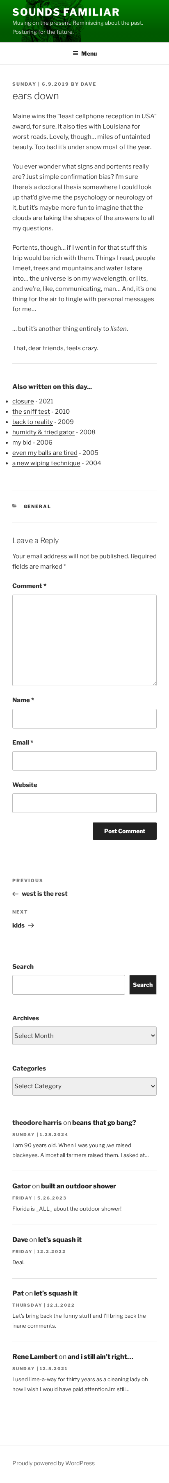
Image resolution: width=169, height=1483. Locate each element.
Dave (88, 84)
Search (23, 966)
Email (22, 742)
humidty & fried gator (43, 432)
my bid (22, 442)
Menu (89, 53)
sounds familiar (66, 12)
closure (23, 401)
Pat (18, 1293)
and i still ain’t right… (100, 1357)
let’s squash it (60, 1240)
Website (24, 785)
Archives (25, 1018)
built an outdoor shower (78, 1186)
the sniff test (31, 411)
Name (23, 700)
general (38, 506)
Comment (29, 586)
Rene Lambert (34, 1357)
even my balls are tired (45, 453)
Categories (29, 1068)
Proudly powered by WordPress (53, 1463)
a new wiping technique (46, 463)
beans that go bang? (104, 1123)
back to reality (32, 422)
